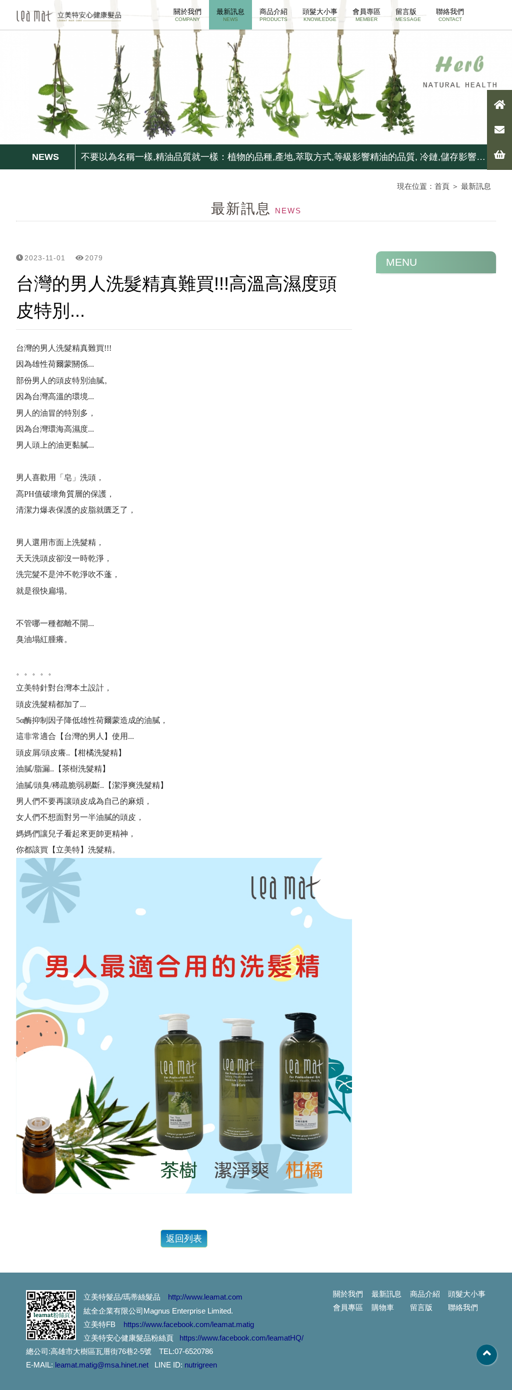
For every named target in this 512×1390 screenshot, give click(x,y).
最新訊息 (230, 14)
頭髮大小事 (320, 14)
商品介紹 (274, 14)
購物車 (383, 1307)
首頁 (442, 186)
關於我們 (188, 14)
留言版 (408, 14)
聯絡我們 (450, 14)
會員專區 (366, 14)
